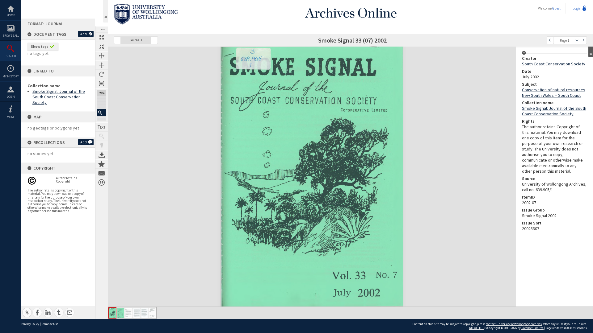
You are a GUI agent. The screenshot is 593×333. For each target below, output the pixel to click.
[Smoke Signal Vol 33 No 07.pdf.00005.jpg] (144, 313)
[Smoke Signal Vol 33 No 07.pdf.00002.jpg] (120, 313)
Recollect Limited (532, 328)
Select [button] (577, 40)
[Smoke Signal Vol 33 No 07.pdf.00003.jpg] (128, 313)
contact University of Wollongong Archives (514, 324)
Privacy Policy (30, 324)
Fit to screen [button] (101, 46)
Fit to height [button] (101, 65)
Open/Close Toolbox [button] (105, 11)
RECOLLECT (476, 328)
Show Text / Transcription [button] (101, 127)
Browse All (10, 36)
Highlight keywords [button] (101, 145)
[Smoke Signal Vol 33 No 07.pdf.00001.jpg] (112, 313)
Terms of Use (49, 324)
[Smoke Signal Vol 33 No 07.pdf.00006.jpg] (152, 313)
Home (11, 15)
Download (101, 154)
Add (83, 33)
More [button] (11, 117)
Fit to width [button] (101, 55)
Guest (556, 8)
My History (10, 76)
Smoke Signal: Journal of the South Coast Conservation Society (58, 96)
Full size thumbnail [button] (101, 37)
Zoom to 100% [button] (101, 83)
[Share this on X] (27, 309)
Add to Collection (101, 164)
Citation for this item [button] (101, 182)
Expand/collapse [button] (590, 52)
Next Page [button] (583, 40)
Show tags (39, 46)
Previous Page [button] (550, 40)
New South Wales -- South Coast (551, 95)
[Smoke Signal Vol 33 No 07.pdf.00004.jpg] (136, 313)
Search (11, 56)
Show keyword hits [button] (101, 136)
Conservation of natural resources (553, 89)
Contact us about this (101, 173)
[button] (101, 112)
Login (11, 97)
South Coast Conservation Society (553, 64)
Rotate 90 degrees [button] (101, 74)
